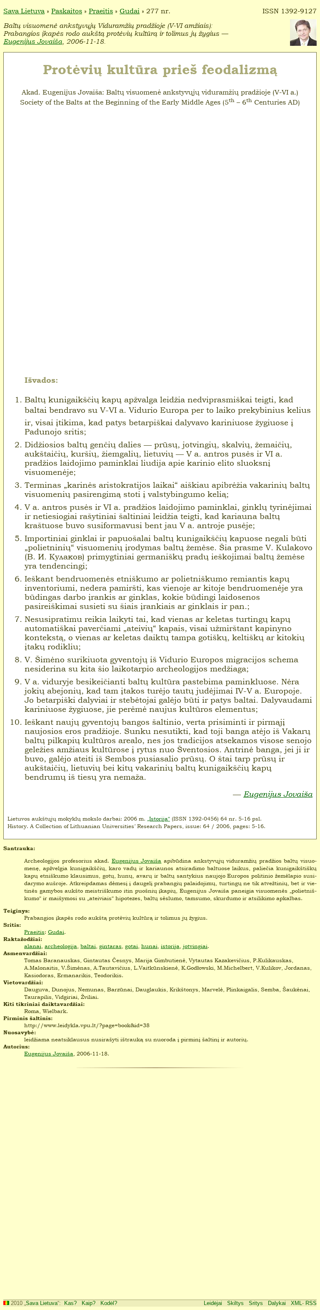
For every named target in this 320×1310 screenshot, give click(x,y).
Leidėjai (213, 1303)
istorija (170, 946)
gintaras (110, 946)
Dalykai (277, 1303)
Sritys (256, 1303)
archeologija (61, 946)
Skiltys (235, 1303)
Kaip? (88, 1303)
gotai (131, 946)
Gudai (130, 11)
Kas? (70, 1303)
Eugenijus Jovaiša (32, 41)
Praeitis (101, 11)
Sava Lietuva (24, 11)
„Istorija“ (158, 818)
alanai (32, 946)
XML (296, 1303)
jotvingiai (195, 946)
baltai (88, 946)
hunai (149, 946)
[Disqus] (160, 1182)
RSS (311, 1303)
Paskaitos (66, 11)
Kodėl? (108, 1303)
